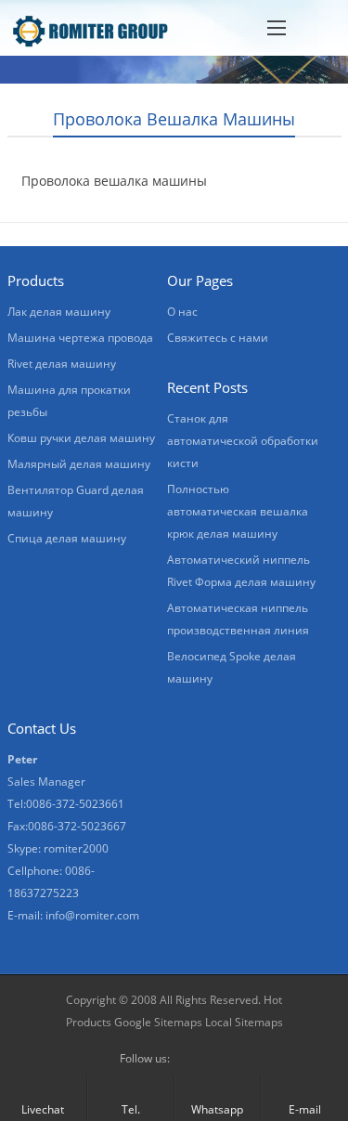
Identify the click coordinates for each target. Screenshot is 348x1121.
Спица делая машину (66, 538)
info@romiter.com (92, 915)
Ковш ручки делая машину (81, 438)
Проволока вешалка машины (114, 180)
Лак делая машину (58, 311)
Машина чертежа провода (80, 337)
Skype (218, 1059)
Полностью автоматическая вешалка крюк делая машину (237, 511)
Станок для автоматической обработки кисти (242, 441)
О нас (182, 311)
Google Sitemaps (158, 1022)
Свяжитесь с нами (217, 337)
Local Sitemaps (244, 1022)
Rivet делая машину (61, 363)
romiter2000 (76, 848)
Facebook (188, 1059)
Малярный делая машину (78, 464)
